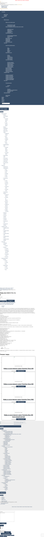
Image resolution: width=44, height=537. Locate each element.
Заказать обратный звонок (4, 8)
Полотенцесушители (7, 92)
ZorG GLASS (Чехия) (10, 36)
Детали (3, 306)
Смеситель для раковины (9, 71)
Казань (18, 506)
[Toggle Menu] (1, 111)
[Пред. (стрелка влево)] (1, 536)
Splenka (6, 176)
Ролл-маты (8, 91)
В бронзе (8, 85)
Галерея (3, 98)
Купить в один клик (11, 301)
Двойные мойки (8, 40)
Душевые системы (6, 72)
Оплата (3, 100)
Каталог (3, 17)
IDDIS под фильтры (10, 64)
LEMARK (6, 170)
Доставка (3, 497)
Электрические (8, 95)
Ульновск (28, 506)
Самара (13, 506)
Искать (1, 103)
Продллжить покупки (6, 533)
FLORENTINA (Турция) (10, 29)
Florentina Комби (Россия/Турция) (12, 35)
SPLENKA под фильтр (10, 66)
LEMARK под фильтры (8, 462)
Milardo (8, 51)
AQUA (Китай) (7, 437)
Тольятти (15, 506)
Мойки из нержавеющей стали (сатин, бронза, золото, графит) (14, 26)
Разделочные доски (8, 480)
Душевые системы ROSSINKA (10, 78)
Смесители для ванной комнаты (10, 45)
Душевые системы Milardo (7, 473)
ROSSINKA (8, 50)
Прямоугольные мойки (9, 38)
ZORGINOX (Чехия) (10, 31)
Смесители (5, 42)
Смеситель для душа (9, 70)
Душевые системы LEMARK (9, 76)
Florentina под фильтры (10, 63)
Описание (3, 305)
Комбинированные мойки (7, 438)
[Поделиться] (5, 535)
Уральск (31, 506)
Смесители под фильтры (9, 59)
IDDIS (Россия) (9, 30)
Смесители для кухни (9, 52)
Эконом (6, 260)
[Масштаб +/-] (12, 535)
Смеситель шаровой (8, 68)
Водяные (7, 96)
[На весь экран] (9, 535)
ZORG (8, 49)
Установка (5, 15)
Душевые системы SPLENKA (10, 79)
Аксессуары (5, 80)
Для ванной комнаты (6, 476)
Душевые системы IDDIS (9, 75)
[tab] (18, 305)
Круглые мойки (8, 39)
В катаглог (7, 532)
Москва (26, 506)
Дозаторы (8, 89)
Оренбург (20, 506)
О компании (3, 11)
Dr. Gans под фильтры (10, 62)
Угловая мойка (5, 161)
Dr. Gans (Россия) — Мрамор (11, 25)
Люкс (6, 263)
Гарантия (5, 16)
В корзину (3, 301)
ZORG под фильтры (8, 463)
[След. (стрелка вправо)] (5, 536)
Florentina (8, 56)
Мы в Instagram (2, 503)
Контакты (3, 101)
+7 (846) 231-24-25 (4, 6)
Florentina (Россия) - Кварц (6, 120)
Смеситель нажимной (9, 67)
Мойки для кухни (6, 19)
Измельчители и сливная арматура (7, 251)
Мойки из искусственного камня (10, 22)
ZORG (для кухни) (9, 58)
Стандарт (6, 262)
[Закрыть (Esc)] (1, 535)
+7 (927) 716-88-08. (4, 501)
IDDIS (6, 169)
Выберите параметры (21, 386)
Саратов (23, 506)
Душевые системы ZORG (9, 77)
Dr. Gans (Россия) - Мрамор (6, 124)
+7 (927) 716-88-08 (4, 7)
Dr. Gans (8, 37)
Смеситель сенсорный (9, 69)
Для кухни (7, 86)
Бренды (3, 97)
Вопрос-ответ (6, 14)
